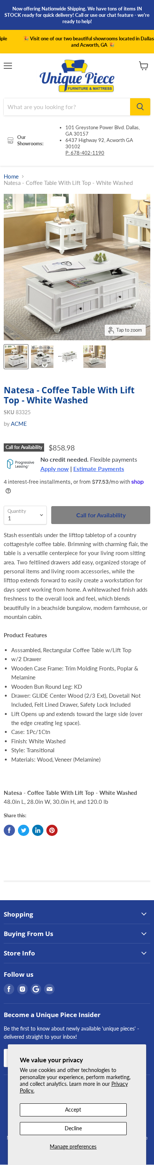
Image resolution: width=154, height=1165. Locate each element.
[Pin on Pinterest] (52, 830)
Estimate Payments (98, 469)
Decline (73, 1128)
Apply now (54, 469)
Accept (73, 1109)
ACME (19, 423)
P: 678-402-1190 (84, 153)
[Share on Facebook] (9, 830)
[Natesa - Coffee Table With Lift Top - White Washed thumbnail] (16, 357)
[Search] (140, 106)
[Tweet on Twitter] (23, 830)
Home (11, 176)
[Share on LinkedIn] (37, 830)
